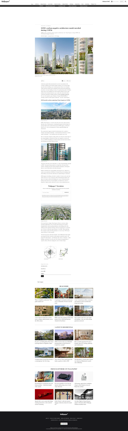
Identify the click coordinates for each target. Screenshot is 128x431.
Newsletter (69, 80)
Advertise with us (54, 420)
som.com (42, 271)
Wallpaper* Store (93, 4)
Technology (71, 4)
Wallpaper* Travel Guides (83, 5)
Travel (82, 4)
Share (43, 80)
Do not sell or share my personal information (68, 420)
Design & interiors (43, 4)
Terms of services (53, 195)
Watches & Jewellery (57, 4)
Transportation (77, 4)
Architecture (37, 4)
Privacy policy (73, 418)
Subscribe (121, 1)
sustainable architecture (64, 94)
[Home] (32, 4)
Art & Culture (50, 4)
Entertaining (87, 4)
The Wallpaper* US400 (61, 5)
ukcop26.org (43, 268)
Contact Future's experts (55, 418)
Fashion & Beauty (65, 4)
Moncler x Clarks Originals (72, 5)
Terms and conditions (65, 418)
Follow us (64, 80)
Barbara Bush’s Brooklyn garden (50, 5)
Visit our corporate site (75, 427)
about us (47, 418)
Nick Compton (44, 35)
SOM (42, 276)
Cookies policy (79, 418)
